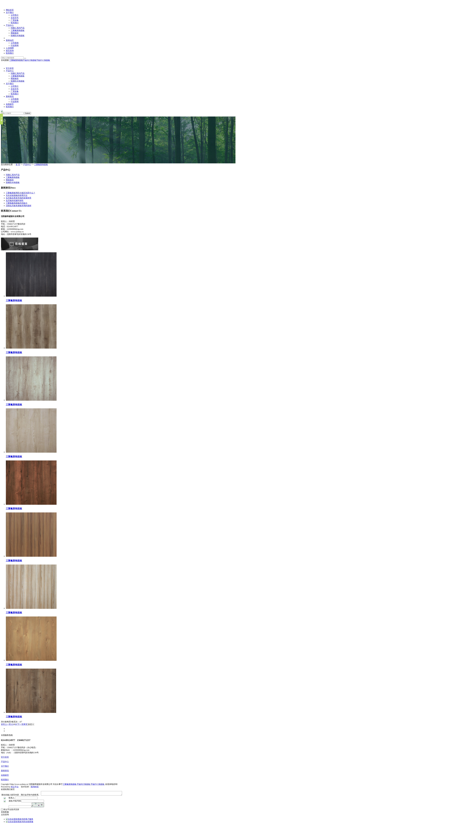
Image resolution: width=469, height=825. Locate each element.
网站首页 (10, 10)
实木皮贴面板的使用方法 (16, 195)
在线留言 (10, 104)
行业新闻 (15, 45)
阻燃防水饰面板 (17, 36)
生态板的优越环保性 (14, 200)
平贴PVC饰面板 (43, 60)
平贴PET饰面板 (29, 60)
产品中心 (10, 25)
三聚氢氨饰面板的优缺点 (16, 203)
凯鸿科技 (35, 787)
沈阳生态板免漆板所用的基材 (18, 206)
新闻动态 (10, 40)
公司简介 (15, 15)
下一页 (20, 724)
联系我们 (15, 23)
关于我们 (10, 12)
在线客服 (29, 822)
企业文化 (15, 18)
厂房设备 (15, 20)
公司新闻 (15, 43)
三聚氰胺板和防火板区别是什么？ (20, 193)
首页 (3, 724)
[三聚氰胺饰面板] (31, 296)
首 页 (18, 164)
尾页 (25, 724)
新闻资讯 (10, 96)
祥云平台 (15, 787)
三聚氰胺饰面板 (17, 30)
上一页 (8, 724)
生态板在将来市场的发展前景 (18, 198)
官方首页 (10, 68)
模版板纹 (15, 33)
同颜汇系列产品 (17, 28)
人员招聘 (10, 48)
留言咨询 (10, 51)
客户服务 (29, 819)
